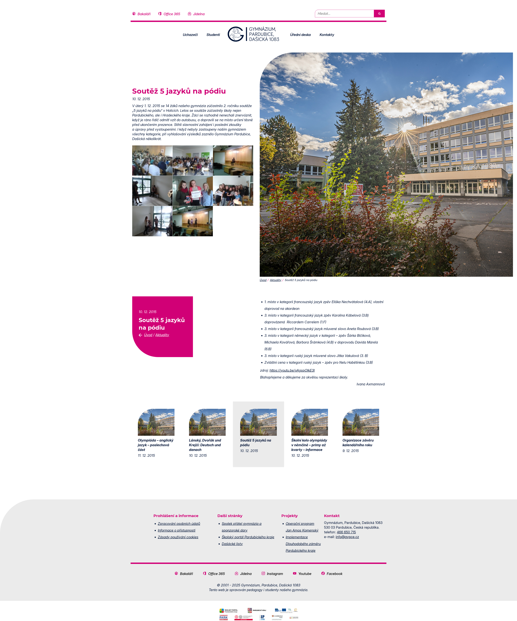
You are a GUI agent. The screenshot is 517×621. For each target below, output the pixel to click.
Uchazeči (190, 35)
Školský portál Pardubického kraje (248, 537)
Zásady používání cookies (178, 537)
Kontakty (327, 35)
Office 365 (172, 14)
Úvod (263, 280)
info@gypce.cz (347, 537)
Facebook (335, 574)
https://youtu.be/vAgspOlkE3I (292, 370)
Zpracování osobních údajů (179, 523)
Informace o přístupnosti (176, 530)
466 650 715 (346, 532)
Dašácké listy (232, 544)
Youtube (304, 574)
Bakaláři (144, 14)
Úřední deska (300, 35)
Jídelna (199, 14)
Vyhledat (379, 13)
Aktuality (275, 280)
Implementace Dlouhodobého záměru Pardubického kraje (303, 544)
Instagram (275, 574)
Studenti (213, 35)
